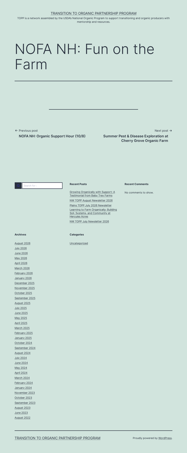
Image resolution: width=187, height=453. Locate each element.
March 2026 (22, 268)
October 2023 (23, 397)
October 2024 (23, 342)
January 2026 (23, 278)
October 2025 (23, 293)
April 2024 (21, 372)
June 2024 (21, 362)
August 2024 (23, 352)
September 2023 (25, 402)
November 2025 (25, 288)
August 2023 (22, 407)
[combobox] (38, 185)
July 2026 (21, 248)
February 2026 (24, 273)
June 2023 (21, 412)
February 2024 (24, 382)
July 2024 (21, 357)
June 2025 (21, 312)
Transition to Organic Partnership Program (93, 13)
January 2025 (23, 337)
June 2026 (21, 253)
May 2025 (21, 317)
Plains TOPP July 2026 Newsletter (91, 205)
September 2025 (25, 298)
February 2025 (24, 332)
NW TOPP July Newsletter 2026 (89, 221)
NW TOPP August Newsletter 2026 (91, 200)
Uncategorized (79, 243)
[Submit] (18, 185)
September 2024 (25, 347)
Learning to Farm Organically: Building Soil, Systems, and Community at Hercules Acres (93, 213)
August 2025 (22, 303)
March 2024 (22, 377)
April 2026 (21, 263)
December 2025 (24, 283)
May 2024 (21, 367)
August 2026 (22, 243)
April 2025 (21, 323)
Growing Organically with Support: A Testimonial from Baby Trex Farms (92, 193)
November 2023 (25, 392)
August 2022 (22, 417)
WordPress (165, 438)
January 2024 (23, 387)
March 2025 (22, 328)
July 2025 (21, 308)
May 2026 (21, 258)
